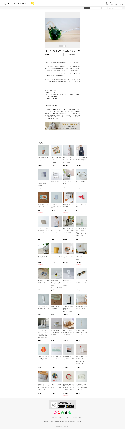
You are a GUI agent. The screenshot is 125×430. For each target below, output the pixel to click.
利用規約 (81, 418)
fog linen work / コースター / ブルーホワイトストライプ (43, 183)
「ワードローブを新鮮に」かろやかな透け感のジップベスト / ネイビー (81, 159)
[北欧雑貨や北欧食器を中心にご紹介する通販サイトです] (18, 3)
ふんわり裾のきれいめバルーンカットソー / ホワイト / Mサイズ (56, 230)
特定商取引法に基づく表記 (61, 421)
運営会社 (46, 421)
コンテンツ (111, 4)
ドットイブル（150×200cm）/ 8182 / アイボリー (81, 258)
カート (116, 4)
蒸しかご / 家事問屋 (80, 181)
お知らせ (44, 418)
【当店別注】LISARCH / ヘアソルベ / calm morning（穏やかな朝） (56, 332)
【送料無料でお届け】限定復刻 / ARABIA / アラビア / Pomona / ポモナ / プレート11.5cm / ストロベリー (68, 387)
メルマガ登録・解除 (52, 418)
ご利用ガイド (61, 418)
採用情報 (51, 421)
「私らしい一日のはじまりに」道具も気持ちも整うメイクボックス (68, 332)
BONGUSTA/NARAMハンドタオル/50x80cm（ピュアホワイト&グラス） (56, 358)
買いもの (106, 4)
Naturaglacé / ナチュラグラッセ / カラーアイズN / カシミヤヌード (68, 358)
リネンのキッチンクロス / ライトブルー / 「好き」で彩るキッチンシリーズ (56, 206)
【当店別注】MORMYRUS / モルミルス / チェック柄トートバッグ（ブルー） (56, 386)
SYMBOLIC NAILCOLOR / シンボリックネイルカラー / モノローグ (43, 159)
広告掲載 (75, 418)
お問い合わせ (69, 418)
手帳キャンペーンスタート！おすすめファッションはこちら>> (15, 7)
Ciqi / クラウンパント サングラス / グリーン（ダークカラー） (81, 282)
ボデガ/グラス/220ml (55, 181)
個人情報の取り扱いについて (74, 421)
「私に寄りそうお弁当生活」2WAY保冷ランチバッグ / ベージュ (43, 230)
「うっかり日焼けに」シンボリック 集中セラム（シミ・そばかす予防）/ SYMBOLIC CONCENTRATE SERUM (56, 284)
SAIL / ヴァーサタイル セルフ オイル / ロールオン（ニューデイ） (81, 332)
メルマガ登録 (72, 54)
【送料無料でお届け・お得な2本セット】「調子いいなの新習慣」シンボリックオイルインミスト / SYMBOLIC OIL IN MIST (43, 334)
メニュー (121, 4)
